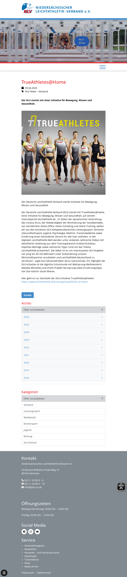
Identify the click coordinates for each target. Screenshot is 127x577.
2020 (26, 362)
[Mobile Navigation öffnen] (103, 67)
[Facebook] (24, 531)
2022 (26, 347)
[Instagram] (30, 531)
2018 (26, 377)
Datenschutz (44, 572)
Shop (27, 563)
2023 (26, 339)
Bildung (28, 436)
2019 (26, 370)
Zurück (28, 295)
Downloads (30, 556)
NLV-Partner (30, 442)
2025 (26, 324)
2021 (26, 355)
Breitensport (31, 423)
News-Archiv (31, 566)
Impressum (27, 572)
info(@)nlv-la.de (33, 487)
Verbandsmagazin (34, 545)
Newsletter (30, 549)
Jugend (27, 430)
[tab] (63, 317)
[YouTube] (37, 531)
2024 (26, 332)
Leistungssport (32, 411)
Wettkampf (30, 417)
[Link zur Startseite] (56, 7)
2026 (26, 317)
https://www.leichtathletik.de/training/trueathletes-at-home (54, 281)
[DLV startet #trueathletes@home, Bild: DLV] (63, 153)
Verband (28, 404)
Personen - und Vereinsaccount (41, 552)
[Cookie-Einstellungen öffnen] (4, 573)
